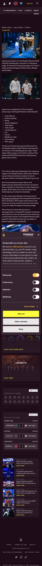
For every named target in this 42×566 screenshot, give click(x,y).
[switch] (36, 282)
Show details (29, 306)
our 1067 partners (17, 247)
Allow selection (21, 322)
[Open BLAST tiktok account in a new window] (26, 557)
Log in (30, 3)
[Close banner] (38, 235)
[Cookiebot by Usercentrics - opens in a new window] (24, 234)
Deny (21, 329)
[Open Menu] (37, 3)
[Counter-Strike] (10, 3)
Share (4, 30)
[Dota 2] (15, 3)
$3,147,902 (8, 417)
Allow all (21, 314)
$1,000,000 (8, 393)
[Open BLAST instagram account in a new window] (21, 557)
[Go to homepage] (4, 3)
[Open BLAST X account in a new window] (16, 557)
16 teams (17, 393)
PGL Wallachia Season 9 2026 (16, 390)
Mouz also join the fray (10, 198)
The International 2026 (15, 415)
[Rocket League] (21, 3)
